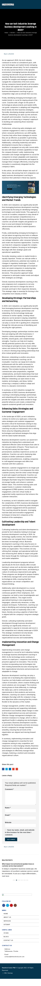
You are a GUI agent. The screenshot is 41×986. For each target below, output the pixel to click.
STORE (6, 933)
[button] (13, 880)
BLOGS (13, 32)
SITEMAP (7, 924)
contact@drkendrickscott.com (14, 956)
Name (8, 808)
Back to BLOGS (9, 54)
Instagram (15, 905)
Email (17, 769)
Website (8, 822)
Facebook (3, 769)
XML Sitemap (8, 973)
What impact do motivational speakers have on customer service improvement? (18, 865)
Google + (13, 769)
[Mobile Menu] (37, 4)
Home (6, 32)
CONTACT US (8, 940)
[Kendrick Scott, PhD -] (8, 4)
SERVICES (7, 921)
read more (6, 876)
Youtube (11, 905)
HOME (6, 913)
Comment (9, 789)
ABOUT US (7, 917)
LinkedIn (10, 769)
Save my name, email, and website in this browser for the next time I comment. (20, 832)
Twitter (6, 769)
